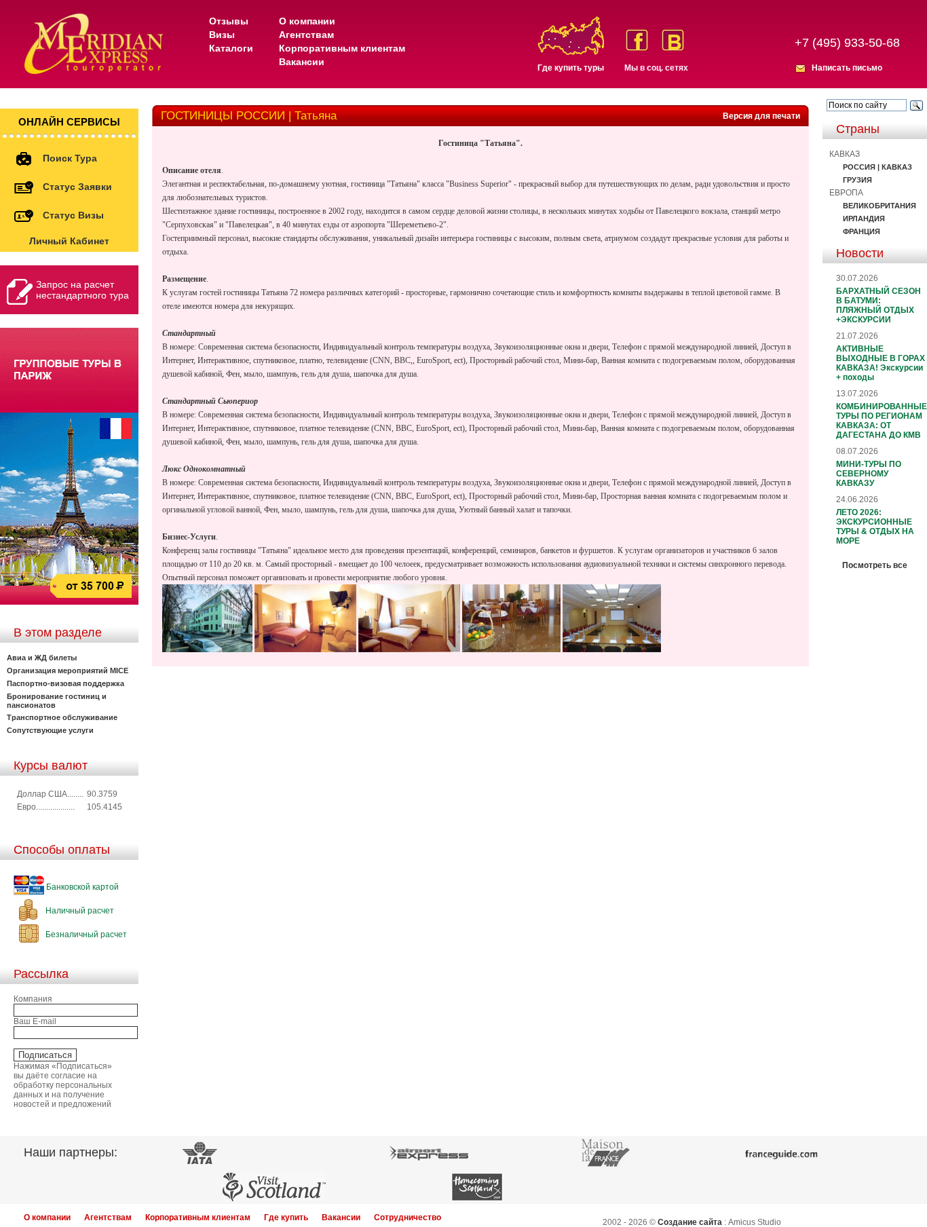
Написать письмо (847, 68)
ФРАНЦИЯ (861, 231)
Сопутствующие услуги (50, 730)
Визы (222, 34)
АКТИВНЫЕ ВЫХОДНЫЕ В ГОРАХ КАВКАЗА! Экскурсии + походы (880, 363)
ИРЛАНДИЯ (864, 218)
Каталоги (231, 48)
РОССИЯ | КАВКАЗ (877, 167)
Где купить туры (570, 68)
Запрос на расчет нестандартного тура (82, 290)
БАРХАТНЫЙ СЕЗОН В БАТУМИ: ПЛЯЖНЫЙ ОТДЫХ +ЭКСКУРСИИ (878, 305)
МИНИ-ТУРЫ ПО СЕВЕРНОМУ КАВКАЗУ (868, 473)
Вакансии (301, 61)
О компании (307, 21)
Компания (33, 999)
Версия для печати (761, 116)
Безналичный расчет (85, 934)
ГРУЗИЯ (857, 180)
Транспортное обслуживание (62, 717)
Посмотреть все (874, 565)
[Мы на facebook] (637, 40)
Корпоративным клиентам (342, 48)
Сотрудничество (407, 1217)
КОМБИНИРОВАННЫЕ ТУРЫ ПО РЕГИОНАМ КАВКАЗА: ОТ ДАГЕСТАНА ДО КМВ (881, 421)
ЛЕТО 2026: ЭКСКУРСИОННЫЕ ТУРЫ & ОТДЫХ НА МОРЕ (875, 527)
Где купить (286, 1217)
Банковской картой (81, 887)
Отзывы (228, 21)
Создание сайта (690, 1222)
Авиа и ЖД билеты (42, 658)
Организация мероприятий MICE (67, 670)
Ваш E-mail (35, 1021)
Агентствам (306, 34)
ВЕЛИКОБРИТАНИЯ (879, 206)
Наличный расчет (78, 910)
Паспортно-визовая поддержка (65, 683)
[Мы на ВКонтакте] (673, 40)
